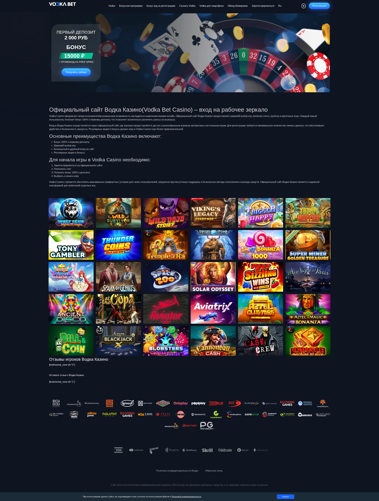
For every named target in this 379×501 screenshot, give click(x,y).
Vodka (112, 6)
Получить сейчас (76, 72)
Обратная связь (214, 470)
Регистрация (319, 6)
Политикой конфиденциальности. (186, 497)
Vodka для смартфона (211, 6)
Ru (279, 6)
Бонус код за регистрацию (161, 6)
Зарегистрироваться (263, 6)
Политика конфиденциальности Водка (177, 470)
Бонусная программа (131, 6)
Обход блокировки (238, 6)
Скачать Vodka (187, 6)
